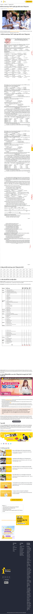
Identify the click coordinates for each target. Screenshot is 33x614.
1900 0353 (7, 579)
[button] (28, 2)
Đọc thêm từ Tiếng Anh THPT (16, 499)
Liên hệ (14, 551)
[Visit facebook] (2, 577)
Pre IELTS (21, 547)
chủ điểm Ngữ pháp (8, 399)
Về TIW (14, 546)
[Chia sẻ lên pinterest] (6, 444)
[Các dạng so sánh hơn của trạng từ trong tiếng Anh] (6, 493)
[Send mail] (9, 577)
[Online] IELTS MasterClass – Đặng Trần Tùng (22, 554)
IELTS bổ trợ (21, 551)
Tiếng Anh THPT (11, 4)
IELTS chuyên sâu (22, 548)
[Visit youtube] (7, 577)
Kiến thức (6, 4)
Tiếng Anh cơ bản (22, 546)
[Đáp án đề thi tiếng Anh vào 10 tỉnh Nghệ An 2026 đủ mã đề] (6, 477)
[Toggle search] (24, 1)
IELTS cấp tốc (21, 550)
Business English (22, 552)
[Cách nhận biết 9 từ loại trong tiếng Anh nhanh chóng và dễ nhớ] (6, 485)
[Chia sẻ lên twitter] (11, 444)
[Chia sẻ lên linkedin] (8, 444)
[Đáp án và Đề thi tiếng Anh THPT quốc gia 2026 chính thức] (6, 453)
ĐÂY (10, 402)
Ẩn (6, 505)
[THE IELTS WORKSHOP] (4, 2)
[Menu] (1, 1)
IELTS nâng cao (22, 549)
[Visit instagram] (5, 577)
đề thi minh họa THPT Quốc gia (15, 31)
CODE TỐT (24, 612)
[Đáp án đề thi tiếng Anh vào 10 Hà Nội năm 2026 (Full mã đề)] (6, 469)
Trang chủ (1, 4)
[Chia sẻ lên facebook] (4, 444)
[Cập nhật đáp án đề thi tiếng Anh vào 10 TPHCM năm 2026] (6, 461)
